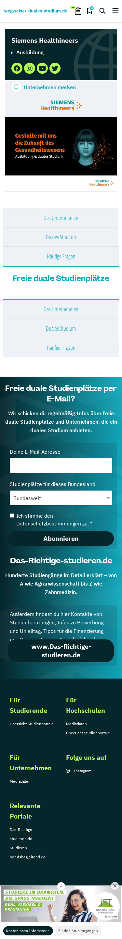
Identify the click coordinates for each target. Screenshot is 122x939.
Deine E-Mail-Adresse (35, 451)
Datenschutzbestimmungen (48, 523)
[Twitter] (55, 68)
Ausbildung (30, 52)
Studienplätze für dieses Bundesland (52, 484)
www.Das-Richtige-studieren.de (61, 650)
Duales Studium (61, 237)
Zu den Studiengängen (78, 930)
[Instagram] (29, 68)
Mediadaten (76, 723)
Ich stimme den (54, 519)
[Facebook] (16, 68)
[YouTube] (42, 68)
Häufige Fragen (61, 256)
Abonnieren (61, 538)
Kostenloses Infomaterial (28, 930)
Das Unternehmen (61, 218)
